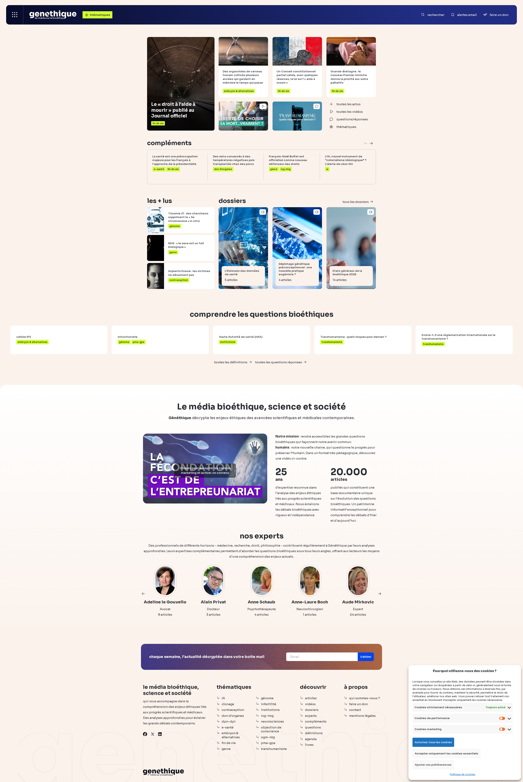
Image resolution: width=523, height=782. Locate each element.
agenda (310, 739)
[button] (371, 143)
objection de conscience (271, 729)
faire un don (358, 704)
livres (309, 745)
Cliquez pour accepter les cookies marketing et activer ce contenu (205, 470)
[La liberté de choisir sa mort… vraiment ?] (243, 116)
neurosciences (272, 721)
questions (313, 727)
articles (311, 698)
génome (267, 698)
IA (223, 698)
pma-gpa (268, 743)
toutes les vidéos (349, 112)
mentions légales (362, 716)
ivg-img (267, 716)
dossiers (311, 710)
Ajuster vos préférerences (433, 764)
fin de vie (229, 743)
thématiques (100, 15)
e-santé (228, 727)
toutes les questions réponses (278, 362)
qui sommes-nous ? (364, 698)
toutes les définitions (230, 362)
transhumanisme (274, 749)
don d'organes (233, 716)
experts (311, 716)
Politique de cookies (462, 774)
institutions (270, 710)
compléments (315, 721)
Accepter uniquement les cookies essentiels (446, 753)
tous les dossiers (356, 202)
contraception (233, 710)
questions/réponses (352, 119)
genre (226, 749)
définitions (314, 733)
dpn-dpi (229, 721)
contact (355, 710)
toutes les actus (348, 104)
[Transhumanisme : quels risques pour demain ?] (297, 116)
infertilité (268, 704)
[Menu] (14, 15)
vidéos (310, 704)
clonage (228, 704)
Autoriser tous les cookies (433, 742)
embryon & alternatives (231, 735)
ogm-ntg (268, 737)
